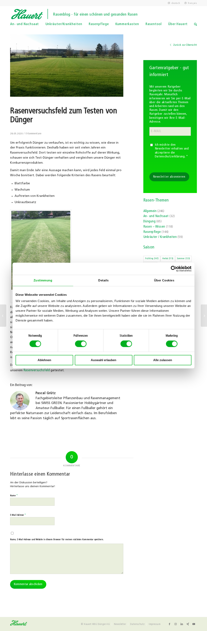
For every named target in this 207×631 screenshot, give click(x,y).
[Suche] (195, 27)
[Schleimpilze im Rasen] (204, 315)
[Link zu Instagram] (176, 624)
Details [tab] (103, 280)
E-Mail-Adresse (18, 515)
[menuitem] (174, 3)
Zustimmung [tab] (43, 280)
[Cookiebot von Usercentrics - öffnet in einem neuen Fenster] (173, 269)
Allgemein (149, 211)
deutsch (175, 3)
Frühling (152, 259)
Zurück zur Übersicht (185, 45)
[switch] (81, 344)
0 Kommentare (33, 133)
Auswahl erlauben (103, 360)
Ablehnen (44, 360)
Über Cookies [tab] (164, 280)
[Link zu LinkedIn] (182, 624)
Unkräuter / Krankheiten (160, 237)
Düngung (149, 221)
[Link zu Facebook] (170, 624)
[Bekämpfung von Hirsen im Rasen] (3, 315)
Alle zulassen (162, 360)
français (192, 3)
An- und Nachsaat (156, 216)
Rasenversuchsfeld (36, 370)
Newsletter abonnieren (169, 176)
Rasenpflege (152, 232)
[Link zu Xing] (188, 624)
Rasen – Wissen (154, 226)
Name (14, 495)
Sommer (183, 259)
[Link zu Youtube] (194, 624)
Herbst (167, 259)
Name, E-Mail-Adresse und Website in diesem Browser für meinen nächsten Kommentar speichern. (57, 540)
